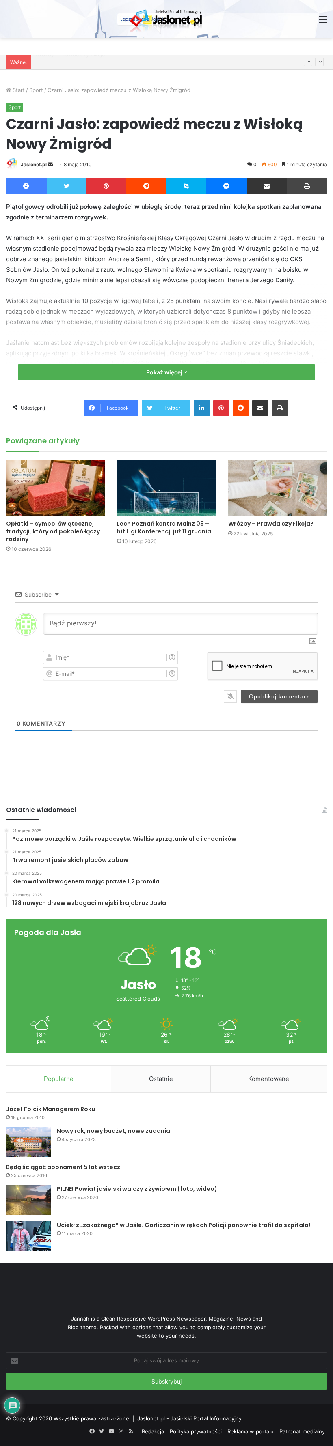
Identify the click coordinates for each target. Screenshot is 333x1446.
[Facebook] (26, 186)
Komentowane (268, 1079)
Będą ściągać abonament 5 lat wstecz (63, 1167)
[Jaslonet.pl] (166, 19)
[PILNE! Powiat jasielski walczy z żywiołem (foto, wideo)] (28, 1200)
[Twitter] (67, 186)
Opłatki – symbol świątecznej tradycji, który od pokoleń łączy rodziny (53, 531)
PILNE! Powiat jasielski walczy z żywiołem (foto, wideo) (137, 1189)
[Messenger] (226, 186)
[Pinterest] (106, 186)
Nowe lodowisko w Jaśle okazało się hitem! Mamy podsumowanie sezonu (128, 62)
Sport (36, 90)
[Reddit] (146, 186)
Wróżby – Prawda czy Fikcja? (271, 524)
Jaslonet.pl (34, 164)
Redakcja (153, 1431)
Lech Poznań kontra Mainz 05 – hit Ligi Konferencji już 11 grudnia (164, 527)
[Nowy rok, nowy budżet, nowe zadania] (28, 1142)
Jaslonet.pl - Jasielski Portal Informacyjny (189, 1418)
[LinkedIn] (202, 408)
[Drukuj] (307, 186)
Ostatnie (161, 1079)
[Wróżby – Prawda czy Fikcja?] (277, 488)
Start (18, 90)
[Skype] (186, 186)
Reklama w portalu (250, 1431)
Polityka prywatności (196, 1431)
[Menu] (323, 22)
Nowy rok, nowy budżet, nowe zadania (113, 1131)
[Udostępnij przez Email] (267, 186)
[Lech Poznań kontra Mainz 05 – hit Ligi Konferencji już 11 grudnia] (166, 488)
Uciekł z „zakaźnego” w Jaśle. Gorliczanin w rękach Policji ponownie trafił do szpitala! (183, 1225)
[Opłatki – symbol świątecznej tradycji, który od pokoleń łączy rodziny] (55, 488)
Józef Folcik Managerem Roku (50, 1109)
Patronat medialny (302, 1431)
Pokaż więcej (165, 372)
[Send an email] (50, 164)
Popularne (59, 1079)
